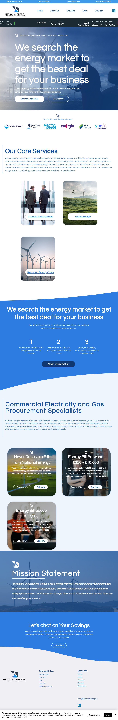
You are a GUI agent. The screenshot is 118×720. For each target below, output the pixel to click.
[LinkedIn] (113, 10)
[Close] (115, 715)
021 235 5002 (47, 686)
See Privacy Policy (19, 717)
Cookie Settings (94, 715)
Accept (108, 715)
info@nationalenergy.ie (87, 699)
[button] (71, 11)
